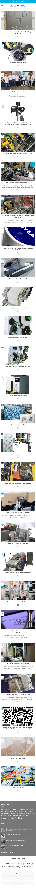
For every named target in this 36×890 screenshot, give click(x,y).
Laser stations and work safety (18, 395)
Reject (18, 878)
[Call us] (15, 818)
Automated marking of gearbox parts (18, 663)
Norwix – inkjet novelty (18, 425)
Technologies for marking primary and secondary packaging (18, 248)
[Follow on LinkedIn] (18, 818)
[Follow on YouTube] (22, 818)
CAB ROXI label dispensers (18, 62)
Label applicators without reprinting (18, 308)
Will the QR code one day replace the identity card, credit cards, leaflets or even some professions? (18, 728)
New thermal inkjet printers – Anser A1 (18, 512)
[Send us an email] (12, 818)
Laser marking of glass (18, 758)
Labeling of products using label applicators (18, 366)
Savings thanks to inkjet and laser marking (18, 483)
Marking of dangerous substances (18, 543)
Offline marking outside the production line (18, 572)
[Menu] (2, 5)
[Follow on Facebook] (9, 818)
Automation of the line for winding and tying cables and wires (18, 216)
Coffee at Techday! (18, 92)
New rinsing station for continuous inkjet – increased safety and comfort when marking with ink (18, 123)
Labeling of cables (18, 787)
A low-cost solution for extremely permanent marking (18, 631)
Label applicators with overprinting (18, 337)
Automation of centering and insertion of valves (18, 153)
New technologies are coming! (15, 840)
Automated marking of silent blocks (18, 602)
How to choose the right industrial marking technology (18, 32)
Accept (18, 873)
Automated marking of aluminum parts (18, 694)
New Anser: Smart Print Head (18, 279)
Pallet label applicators (18, 454)
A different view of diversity (14, 846)
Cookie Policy (17, 887)
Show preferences (18, 883)
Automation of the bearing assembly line (18, 182)
